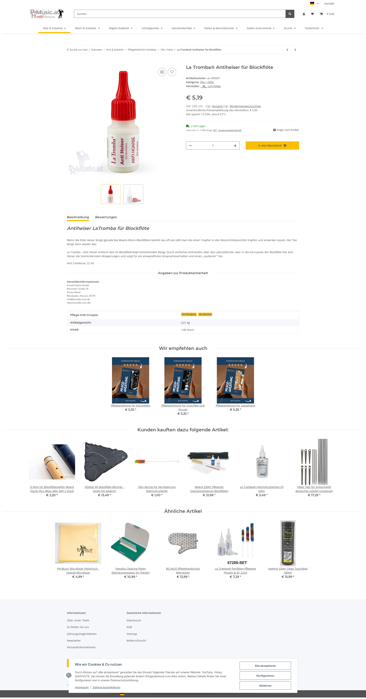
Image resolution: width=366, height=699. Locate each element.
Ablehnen (265, 685)
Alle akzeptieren (265, 665)
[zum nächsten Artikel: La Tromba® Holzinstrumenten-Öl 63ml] (295, 50)
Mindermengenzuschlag (245, 106)
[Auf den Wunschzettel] (172, 72)
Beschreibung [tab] (78, 217)
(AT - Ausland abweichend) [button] (227, 130)
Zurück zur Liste (78, 49)
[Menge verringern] (190, 145)
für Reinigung (189, 314)
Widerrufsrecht (136, 640)
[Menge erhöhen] (235, 145)
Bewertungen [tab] (106, 217)
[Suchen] (290, 14)
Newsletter (74, 640)
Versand (217, 106)
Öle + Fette (207, 82)
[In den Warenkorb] (70, 62)
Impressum (82, 687)
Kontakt (329, 3)
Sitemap (132, 634)
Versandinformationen (81, 647)
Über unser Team (78, 620)
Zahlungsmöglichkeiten (82, 634)
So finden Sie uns (78, 627)
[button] (304, 13)
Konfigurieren (265, 675)
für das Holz (205, 314)
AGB (129, 627)
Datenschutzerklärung (106, 687)
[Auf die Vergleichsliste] (162, 72)
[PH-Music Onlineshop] (47, 13)
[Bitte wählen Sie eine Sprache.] (314, 3)
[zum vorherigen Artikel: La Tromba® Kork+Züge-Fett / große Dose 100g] (287, 50)
